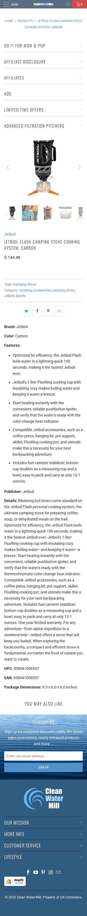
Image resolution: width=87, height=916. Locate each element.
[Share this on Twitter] (26, 311)
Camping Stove (24, 284)
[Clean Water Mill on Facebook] (28, 873)
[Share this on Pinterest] (48, 311)
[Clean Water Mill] (43, 4)
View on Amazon (20, 270)
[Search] (68, 4)
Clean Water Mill (29, 897)
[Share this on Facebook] (37, 311)
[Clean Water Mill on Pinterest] (43, 873)
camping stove (63, 290)
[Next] (79, 167)
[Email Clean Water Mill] (58, 873)
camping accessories (35, 290)
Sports (21, 296)
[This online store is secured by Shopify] (15, 885)
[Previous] (8, 167)
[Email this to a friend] (59, 311)
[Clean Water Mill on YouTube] (36, 873)
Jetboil (10, 234)
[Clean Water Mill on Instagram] (51, 873)
